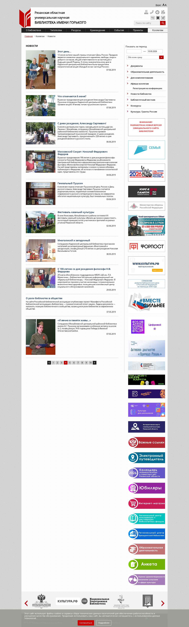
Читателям (56, 30)
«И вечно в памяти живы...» (74, 320)
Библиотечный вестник (143, 99)
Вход (158, 5)
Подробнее (103, 622)
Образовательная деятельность (147, 71)
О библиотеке (33, 30)
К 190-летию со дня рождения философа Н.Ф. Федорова (84, 270)
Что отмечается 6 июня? (72, 96)
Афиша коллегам (140, 83)
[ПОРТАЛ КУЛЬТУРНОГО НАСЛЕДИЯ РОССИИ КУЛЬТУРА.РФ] (68, 604)
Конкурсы (136, 105)
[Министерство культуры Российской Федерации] (41, 608)
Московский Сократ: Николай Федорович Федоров (82, 153)
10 (90, 362)
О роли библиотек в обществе (44, 298)
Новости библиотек (141, 93)
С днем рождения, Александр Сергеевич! (82, 123)
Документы (137, 66)
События (119, 30)
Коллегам (157, 30)
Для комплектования (142, 77)
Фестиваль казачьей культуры (76, 212)
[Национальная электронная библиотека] (96, 603)
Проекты (138, 30)
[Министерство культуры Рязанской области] (121, 608)
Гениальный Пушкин (70, 183)
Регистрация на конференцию (147, 88)
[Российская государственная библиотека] (148, 607)
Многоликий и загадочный (74, 240)
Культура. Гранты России (144, 111)
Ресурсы (76, 30)
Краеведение (97, 30)
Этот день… (64, 51)
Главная (29, 36)
